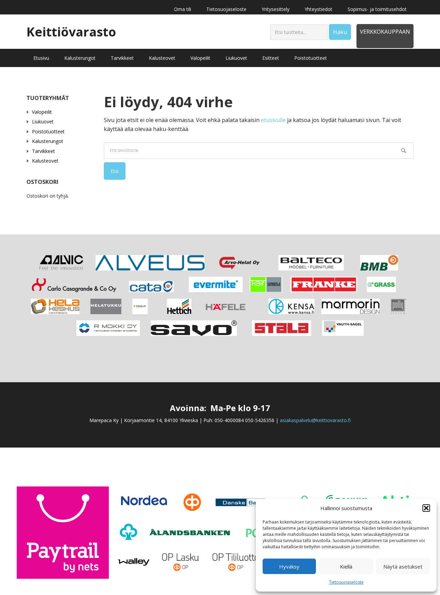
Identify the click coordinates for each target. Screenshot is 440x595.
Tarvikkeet (43, 151)
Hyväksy (289, 566)
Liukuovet (43, 121)
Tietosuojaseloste (346, 582)
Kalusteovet (45, 160)
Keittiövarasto (71, 31)
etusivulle (273, 120)
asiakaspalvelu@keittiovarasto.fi (315, 420)
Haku (340, 32)
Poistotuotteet (48, 131)
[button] (426, 508)
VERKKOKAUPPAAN (385, 31)
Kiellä (346, 566)
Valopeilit (42, 112)
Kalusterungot (47, 141)
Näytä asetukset (402, 566)
